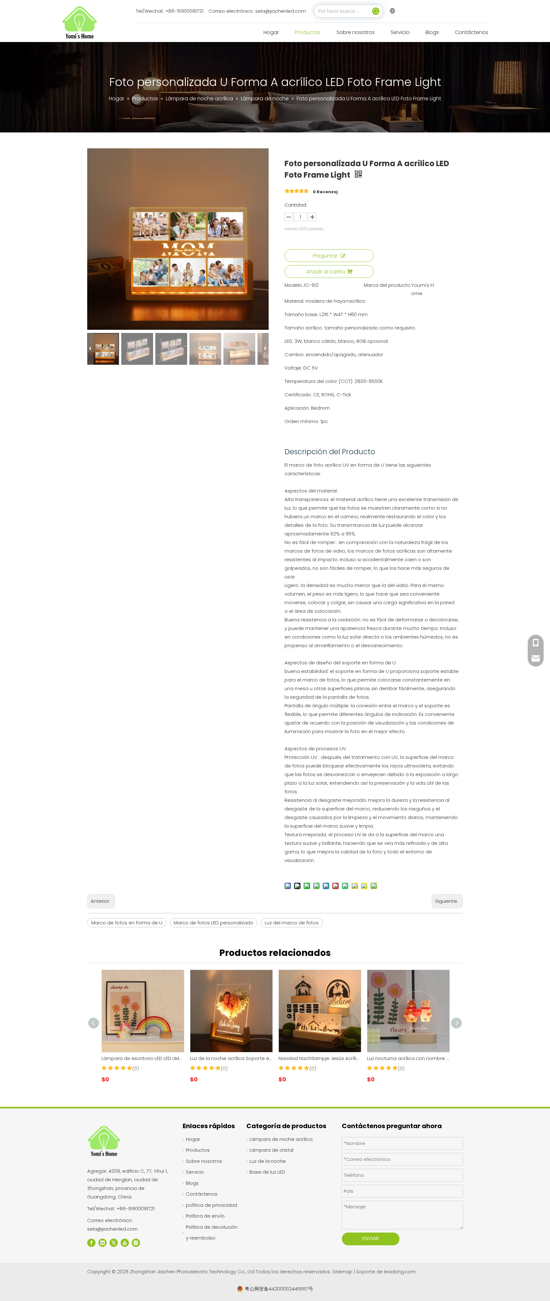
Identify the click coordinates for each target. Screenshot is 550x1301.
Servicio (195, 1172)
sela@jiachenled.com (280, 11)
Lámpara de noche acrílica (281, 1139)
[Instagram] (136, 1242)
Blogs (192, 1183)
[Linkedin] (102, 1242)
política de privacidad (211, 1205)
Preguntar (325, 255)
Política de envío (205, 1216)
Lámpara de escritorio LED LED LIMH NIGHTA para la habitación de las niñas (143, 1058)
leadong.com (400, 1271)
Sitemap (343, 1271)
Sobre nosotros (204, 1161)
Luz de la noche (268, 1161)
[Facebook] (91, 1242)
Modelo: (294, 285)
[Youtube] (125, 1242)
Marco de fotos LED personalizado (213, 922)
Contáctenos (201, 1194)
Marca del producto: (387, 285)
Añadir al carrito (325, 271)
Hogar (193, 1139)
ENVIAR (371, 1238)
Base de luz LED (267, 1172)
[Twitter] (113, 1242)
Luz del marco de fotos (292, 922)
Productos (198, 1150)
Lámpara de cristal (271, 1150)
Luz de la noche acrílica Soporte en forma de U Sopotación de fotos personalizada (231, 1058)
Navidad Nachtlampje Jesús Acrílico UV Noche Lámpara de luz (320, 1058)
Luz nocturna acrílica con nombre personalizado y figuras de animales (408, 1058)
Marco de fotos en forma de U (126, 922)
